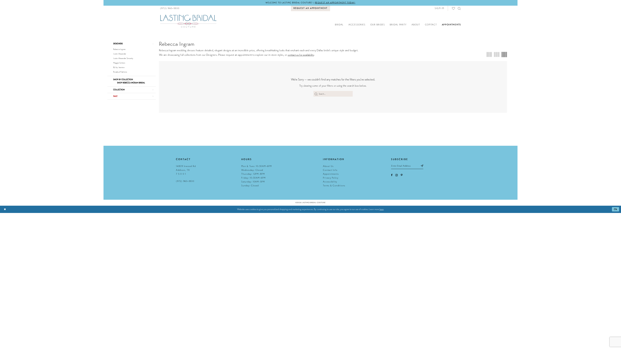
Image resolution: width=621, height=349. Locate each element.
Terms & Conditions (334, 185)
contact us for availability (301, 55)
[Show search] (459, 8)
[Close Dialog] (5, 209)
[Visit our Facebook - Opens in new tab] (391, 175)
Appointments (331, 174)
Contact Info (330, 170)
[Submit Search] (316, 94)
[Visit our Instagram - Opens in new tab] (396, 175)
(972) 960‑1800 (185, 181)
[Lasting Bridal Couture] (188, 21)
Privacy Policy (330, 177)
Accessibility (330, 181)
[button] (439, 8)
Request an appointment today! (335, 2)
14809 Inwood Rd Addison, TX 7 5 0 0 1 (186, 170)
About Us (328, 166)
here (382, 209)
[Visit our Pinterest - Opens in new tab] (402, 175)
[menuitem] (170, 8)
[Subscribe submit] (422, 166)
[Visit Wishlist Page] (454, 8)
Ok (615, 209)
